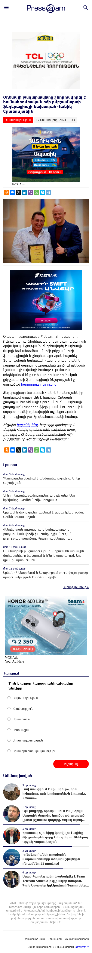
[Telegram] (48, 192)
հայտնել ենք (27, 425)
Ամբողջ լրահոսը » (76, 587)
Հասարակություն (18, 120)
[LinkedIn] (24, 192)
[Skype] (42, 192)
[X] (18, 192)
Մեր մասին (55, 938)
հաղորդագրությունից (38, 384)
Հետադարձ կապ (35, 938)
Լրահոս (10, 465)
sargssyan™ (82, 946)
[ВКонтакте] (12, 192)
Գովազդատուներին (77, 938)
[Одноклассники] (6, 192)
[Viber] (30, 192)
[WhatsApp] (36, 192)
